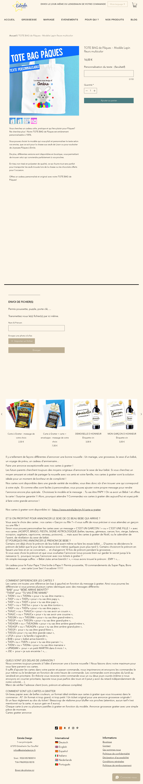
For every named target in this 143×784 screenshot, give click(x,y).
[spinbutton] (90, 90)
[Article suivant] (141, 414)
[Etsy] (60, 728)
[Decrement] (86, 90)
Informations (110, 737)
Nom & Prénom (15, 322)
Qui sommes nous (112, 749)
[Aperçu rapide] (21, 414)
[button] (135, 5)
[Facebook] (69, 728)
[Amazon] (64, 728)
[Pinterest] (77, 728)
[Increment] (95, 90)
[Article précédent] (1, 414)
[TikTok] (56, 728)
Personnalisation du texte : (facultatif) (104, 66)
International (62, 738)
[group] (71, 423)
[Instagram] (73, 728)
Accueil (13, 35)
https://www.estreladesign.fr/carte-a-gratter (76, 509)
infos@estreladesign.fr (25, 750)
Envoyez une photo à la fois (20, 335)
